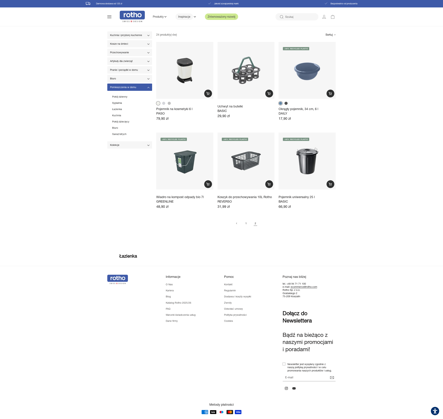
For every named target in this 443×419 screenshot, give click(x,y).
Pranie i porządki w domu (124, 69)
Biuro (113, 78)
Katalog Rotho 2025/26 (178, 302)
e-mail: (287, 286)
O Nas (169, 284)
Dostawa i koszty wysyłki (237, 296)
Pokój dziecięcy (120, 121)
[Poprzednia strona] (237, 223)
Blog (168, 296)
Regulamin (230, 290)
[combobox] (296, 16)
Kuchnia (116, 115)
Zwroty (228, 302)
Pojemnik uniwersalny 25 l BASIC (297, 199)
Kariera (170, 290)
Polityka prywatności (235, 314)
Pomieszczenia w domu (123, 87)
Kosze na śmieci (119, 43)
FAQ (168, 308)
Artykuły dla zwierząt (121, 61)
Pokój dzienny (119, 96)
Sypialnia (117, 102)
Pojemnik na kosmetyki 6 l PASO (174, 111)
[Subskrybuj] (332, 377)
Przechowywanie (119, 52)
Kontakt (228, 284)
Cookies (228, 320)
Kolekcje (114, 144)
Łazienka (117, 109)
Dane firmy (172, 320)
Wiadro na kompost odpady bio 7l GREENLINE (180, 199)
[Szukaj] (281, 17)
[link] (333, 17)
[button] (113, 17)
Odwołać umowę (233, 308)
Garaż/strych (119, 134)
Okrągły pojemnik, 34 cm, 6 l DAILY (298, 111)
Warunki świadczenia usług (181, 314)
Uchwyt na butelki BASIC (230, 108)
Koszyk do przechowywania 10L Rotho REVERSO (245, 199)
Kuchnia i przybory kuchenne (126, 35)
